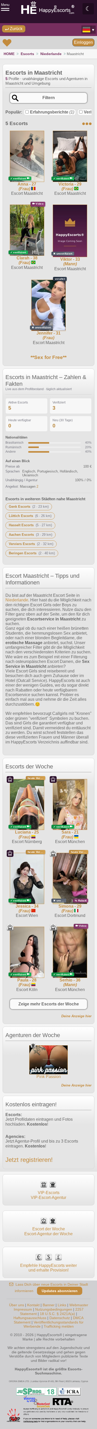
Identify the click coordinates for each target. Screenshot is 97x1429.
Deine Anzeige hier (76, 1016)
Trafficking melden (59, 1326)
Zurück (16, 29)
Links (62, 1305)
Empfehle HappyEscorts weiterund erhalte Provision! (48, 1267)
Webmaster (78, 1305)
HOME (9, 54)
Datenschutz (59, 1318)
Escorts (27, 54)
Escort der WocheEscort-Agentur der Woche (48, 1231)
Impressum (23, 1309)
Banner (49, 1305)
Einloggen (83, 42)
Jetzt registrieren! (29, 1159)
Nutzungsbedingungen (53, 1309)
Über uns (16, 1305)
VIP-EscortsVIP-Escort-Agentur (48, 1194)
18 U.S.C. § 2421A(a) (57, 1314)
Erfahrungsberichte (52, 112)
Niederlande (51, 54)
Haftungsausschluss (29, 1318)
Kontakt (33, 1305)
